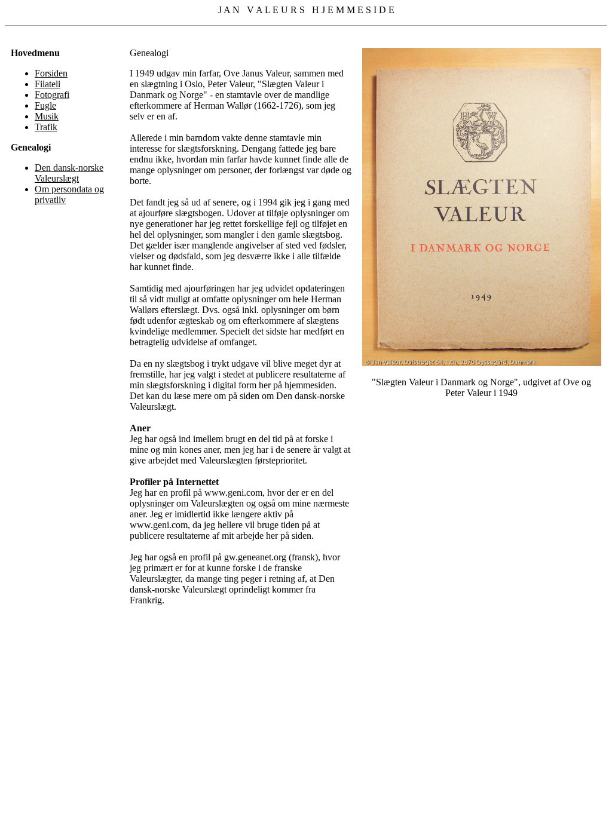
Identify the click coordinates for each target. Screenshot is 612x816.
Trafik (46, 127)
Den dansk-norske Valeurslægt (69, 172)
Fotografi (52, 95)
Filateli (47, 84)
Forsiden (51, 73)
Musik (47, 116)
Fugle (45, 105)
